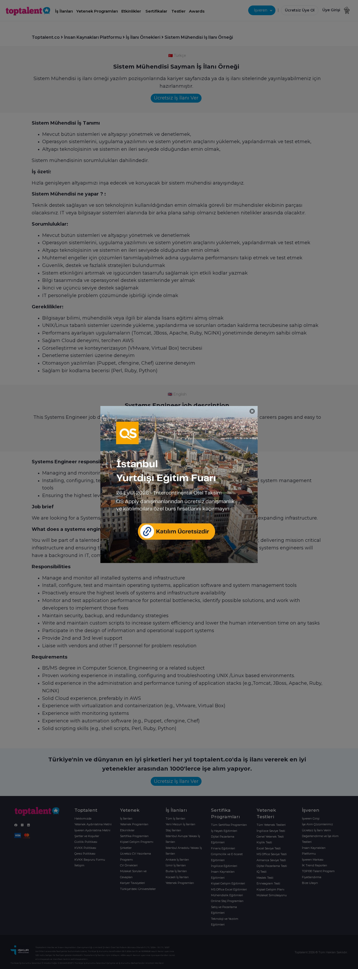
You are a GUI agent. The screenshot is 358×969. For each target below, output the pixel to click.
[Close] (252, 411)
